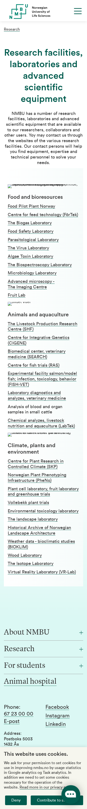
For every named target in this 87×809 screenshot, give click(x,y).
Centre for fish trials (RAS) (33, 365)
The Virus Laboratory (28, 248)
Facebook (57, 707)
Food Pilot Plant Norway (31, 206)
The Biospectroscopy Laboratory (40, 265)
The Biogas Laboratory (30, 223)
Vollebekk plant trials (28, 502)
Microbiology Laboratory (32, 273)
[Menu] (77, 11)
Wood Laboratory (25, 555)
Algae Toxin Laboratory (30, 256)
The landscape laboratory (33, 519)
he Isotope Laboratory (31, 563)
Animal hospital (30, 682)
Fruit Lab (16, 295)
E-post (12, 721)
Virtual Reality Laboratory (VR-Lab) (42, 572)
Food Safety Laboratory (30, 231)
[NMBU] (43, 11)
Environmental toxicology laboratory (43, 511)
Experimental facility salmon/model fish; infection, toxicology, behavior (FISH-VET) (42, 378)
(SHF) (28, 329)
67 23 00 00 (18, 713)
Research (12, 29)
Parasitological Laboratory (33, 240)
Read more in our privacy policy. (47, 787)
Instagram (57, 715)
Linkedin (55, 724)
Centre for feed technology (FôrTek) (43, 214)
